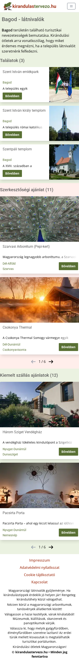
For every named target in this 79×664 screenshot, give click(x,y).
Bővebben (12, 96)
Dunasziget (10, 454)
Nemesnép (10, 535)
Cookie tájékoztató (39, 574)
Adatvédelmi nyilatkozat (39, 567)
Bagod (7, 82)
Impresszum (39, 560)
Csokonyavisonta (14, 349)
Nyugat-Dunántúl (14, 449)
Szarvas (8, 269)
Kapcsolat (39, 582)
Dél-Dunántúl (11, 344)
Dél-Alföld (9, 263)
